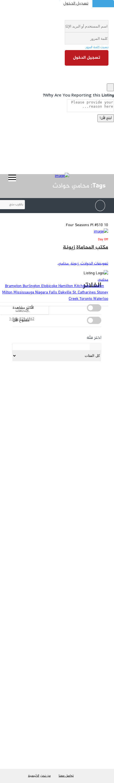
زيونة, (74, 263)
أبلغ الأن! (106, 118)
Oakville (65, 292)
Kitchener (83, 286)
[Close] (110, 87)
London (98, 286)
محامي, (63, 263)
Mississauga (24, 292)
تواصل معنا (66, 776)
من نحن (45, 776)
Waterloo (100, 299)
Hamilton (66, 286)
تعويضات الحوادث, (93, 263)
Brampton (14, 286)
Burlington (32, 286)
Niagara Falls (46, 292)
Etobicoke (49, 286)
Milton (8, 292)
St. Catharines (84, 292)
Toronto (86, 299)
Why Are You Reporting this (78, 95)
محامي (103, 279)
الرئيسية (33, 776)
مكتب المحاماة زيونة (85, 247)
